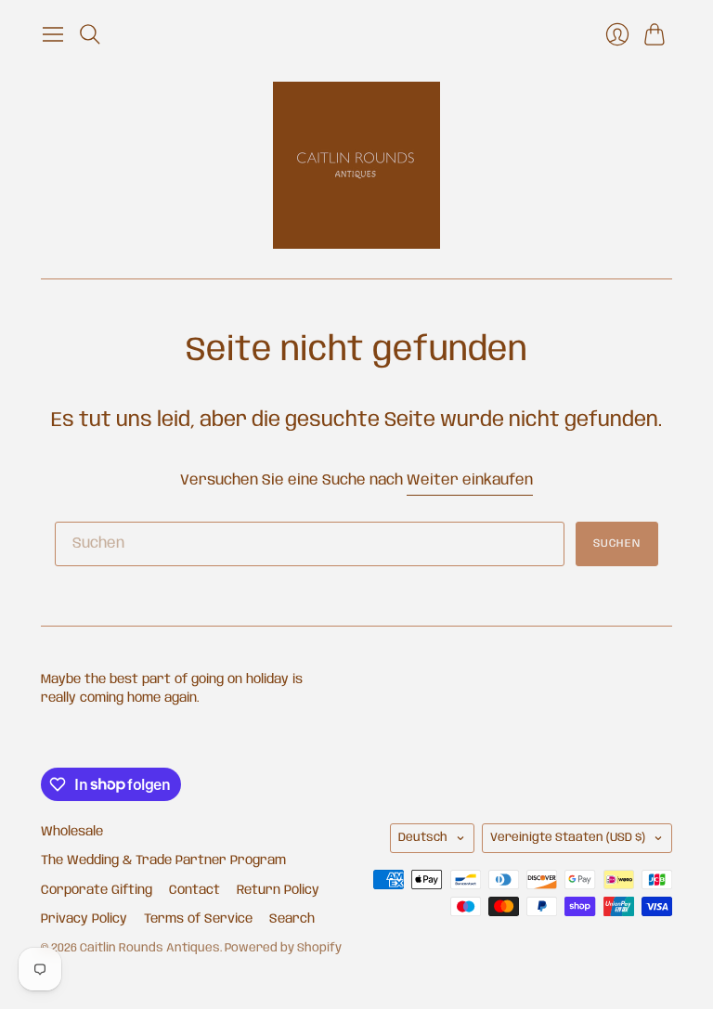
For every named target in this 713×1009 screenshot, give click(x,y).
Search (292, 918)
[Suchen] (90, 34)
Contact (194, 890)
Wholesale (72, 831)
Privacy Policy (84, 918)
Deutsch (422, 838)
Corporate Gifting (96, 890)
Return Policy (278, 890)
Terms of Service (198, 918)
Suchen (617, 543)
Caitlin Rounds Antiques (150, 948)
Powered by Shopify (283, 948)
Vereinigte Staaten (567, 838)
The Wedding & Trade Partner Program (163, 860)
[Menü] (52, 34)
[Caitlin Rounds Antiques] (356, 165)
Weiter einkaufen (470, 480)
